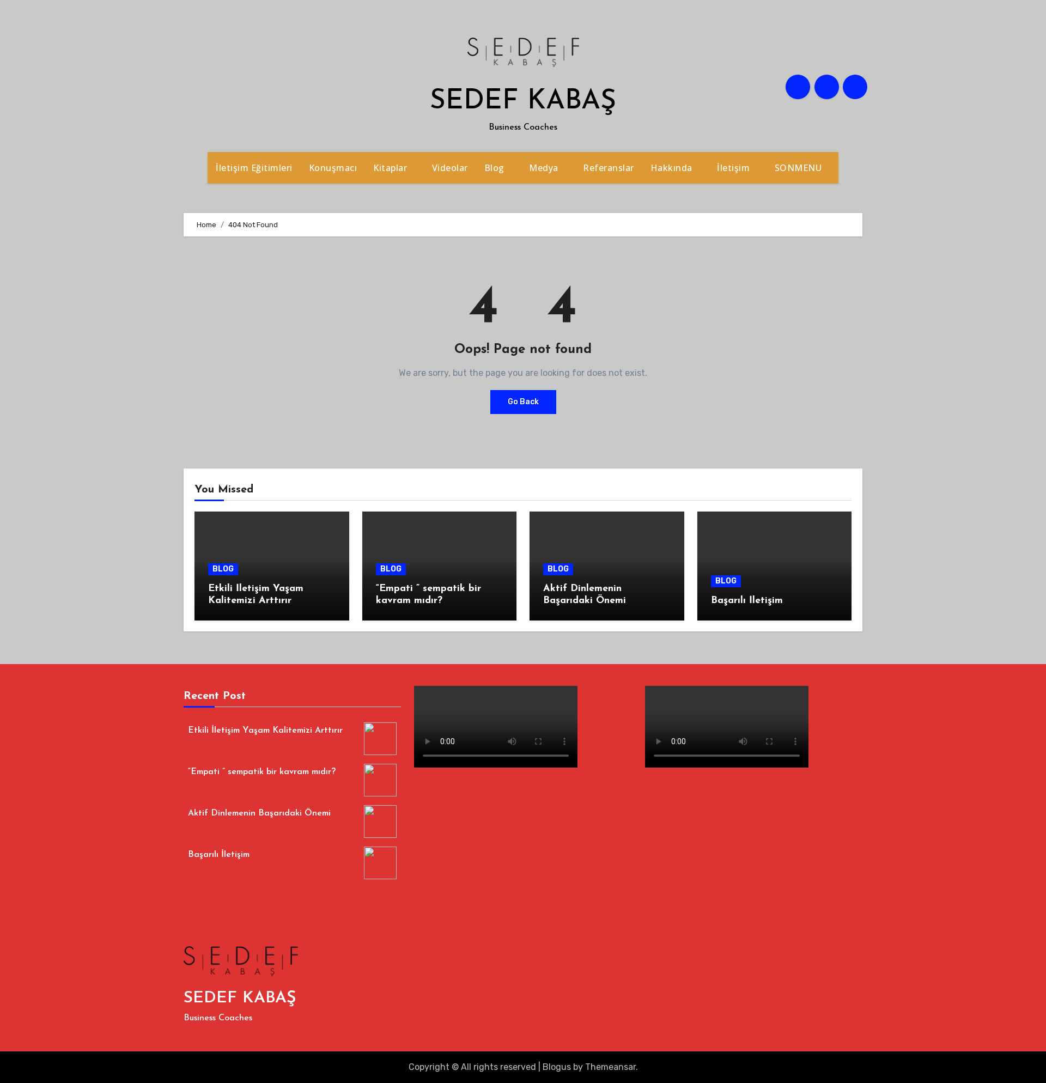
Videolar (450, 168)
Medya (545, 168)
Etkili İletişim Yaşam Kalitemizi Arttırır (265, 731)
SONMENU (799, 168)
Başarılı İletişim (747, 601)
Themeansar (610, 1067)
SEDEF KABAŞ (523, 101)
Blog (495, 168)
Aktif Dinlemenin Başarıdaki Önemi (259, 814)
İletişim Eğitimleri (254, 168)
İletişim (734, 168)
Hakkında (672, 168)
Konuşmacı (333, 168)
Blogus (557, 1067)
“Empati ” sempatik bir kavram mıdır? (262, 772)
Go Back (523, 401)
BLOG (223, 569)
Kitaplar (391, 168)
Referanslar (608, 168)
